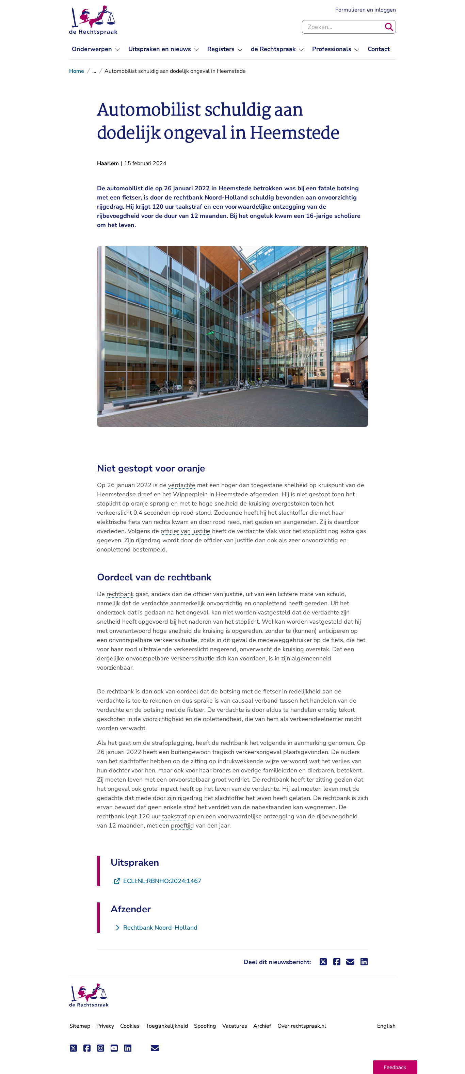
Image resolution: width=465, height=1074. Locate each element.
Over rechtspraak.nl (301, 1026)
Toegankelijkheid (167, 1026)
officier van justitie (185, 531)
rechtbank (120, 594)
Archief (262, 1026)
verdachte (181, 485)
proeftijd (182, 825)
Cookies (130, 1026)
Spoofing (205, 1026)
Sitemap (79, 1026)
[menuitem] (96, 49)
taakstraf (174, 816)
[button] (395, 1067)
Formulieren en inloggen (365, 10)
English (386, 1026)
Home (76, 71)
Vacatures (234, 1026)
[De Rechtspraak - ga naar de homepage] (93, 20)
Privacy (105, 1026)
